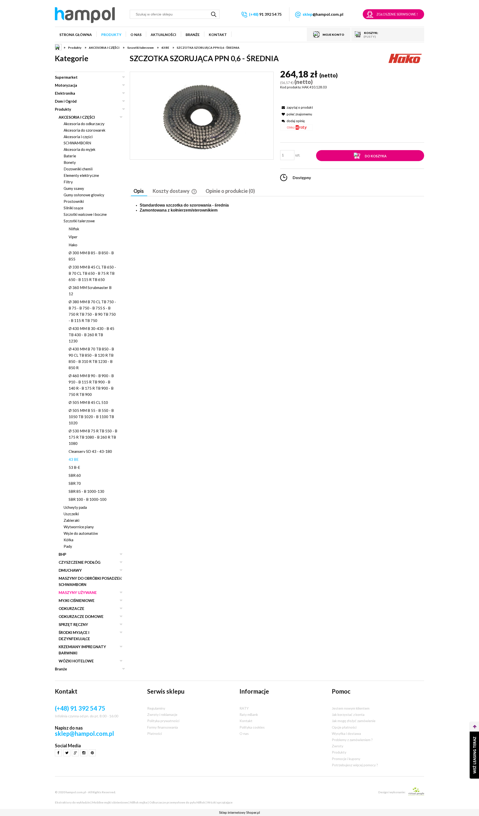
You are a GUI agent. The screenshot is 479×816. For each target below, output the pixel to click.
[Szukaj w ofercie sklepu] (214, 14)
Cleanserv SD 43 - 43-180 (90, 451)
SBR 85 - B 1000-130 (86, 491)
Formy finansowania (162, 727)
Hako (73, 245)
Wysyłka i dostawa (346, 733)
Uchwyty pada (75, 507)
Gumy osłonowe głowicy (84, 195)
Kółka (68, 540)
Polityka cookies (252, 727)
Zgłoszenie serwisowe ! (397, 14)
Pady (68, 546)
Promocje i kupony (346, 759)
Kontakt (246, 721)
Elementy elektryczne (81, 175)
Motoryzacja (66, 85)
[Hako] (405, 58)
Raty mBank (249, 714)
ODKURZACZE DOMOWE (81, 616)
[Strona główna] (85, 15)
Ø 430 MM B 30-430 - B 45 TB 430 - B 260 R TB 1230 (91, 334)
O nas (244, 733)
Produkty (63, 109)
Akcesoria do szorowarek (84, 130)
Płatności (154, 733)
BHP (62, 554)
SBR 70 (75, 483)
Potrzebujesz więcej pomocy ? (355, 765)
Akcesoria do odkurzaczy (84, 123)
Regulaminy (156, 708)
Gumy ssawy (74, 188)
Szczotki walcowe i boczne (85, 214)
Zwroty (337, 746)
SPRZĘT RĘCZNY (73, 624)
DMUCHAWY (70, 570)
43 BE (74, 459)
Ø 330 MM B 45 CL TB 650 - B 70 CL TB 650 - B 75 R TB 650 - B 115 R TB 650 (92, 273)
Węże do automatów (81, 533)
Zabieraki (71, 520)
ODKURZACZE (71, 608)
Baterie (70, 156)
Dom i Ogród (66, 101)
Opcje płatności (344, 727)
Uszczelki (71, 514)
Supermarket (66, 77)
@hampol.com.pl (323, 14)
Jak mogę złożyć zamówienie (353, 721)
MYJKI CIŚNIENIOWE (77, 600)
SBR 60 (75, 475)
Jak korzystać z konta (348, 714)
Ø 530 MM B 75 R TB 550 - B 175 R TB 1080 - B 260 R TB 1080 (93, 437)
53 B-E (74, 467)
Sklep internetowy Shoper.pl (239, 813)
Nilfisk (74, 229)
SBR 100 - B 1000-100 (88, 499)
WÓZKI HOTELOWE (76, 661)
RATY (244, 708)
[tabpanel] (277, 208)
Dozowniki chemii (78, 169)
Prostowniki (74, 201)
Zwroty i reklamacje (162, 714)
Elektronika (65, 93)
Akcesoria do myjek (79, 149)
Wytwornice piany (79, 527)
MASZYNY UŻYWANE (78, 592)
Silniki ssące (73, 208)
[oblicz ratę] (296, 129)
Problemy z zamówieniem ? (352, 740)
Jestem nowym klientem (350, 708)
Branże (61, 669)
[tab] (139, 191)
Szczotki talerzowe (79, 221)
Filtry (68, 182)
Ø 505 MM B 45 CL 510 (88, 402)
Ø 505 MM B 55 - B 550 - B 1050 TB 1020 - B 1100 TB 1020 (91, 416)
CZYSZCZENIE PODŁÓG (80, 562)
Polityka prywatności (163, 721)
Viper (73, 237)
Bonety (70, 162)
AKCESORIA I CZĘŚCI (77, 117)
